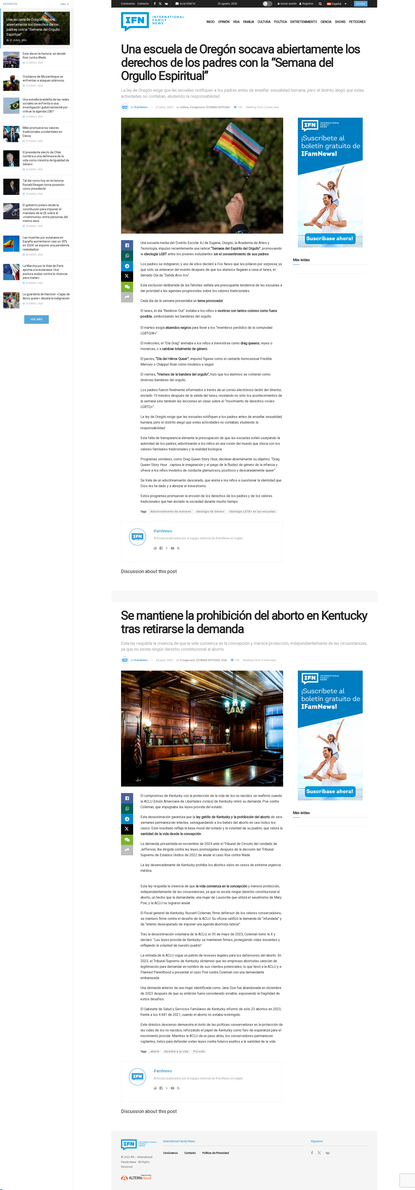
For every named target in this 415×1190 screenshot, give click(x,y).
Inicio (211, 22)
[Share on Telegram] (127, 266)
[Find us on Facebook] (155, 4)
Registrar (307, 3)
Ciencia (326, 22)
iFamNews (140, 107)
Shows (340, 22)
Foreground (197, 107)
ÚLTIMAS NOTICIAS (218, 107)
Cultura (264, 22)
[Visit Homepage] (152, 22)
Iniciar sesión (288, 3)
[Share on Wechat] (127, 287)
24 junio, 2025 (164, 660)
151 (236, 660)
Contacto (142, 3)
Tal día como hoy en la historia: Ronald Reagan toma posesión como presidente (43, 184)
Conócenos (128, 3)
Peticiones (357, 22)
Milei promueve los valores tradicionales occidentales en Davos (42, 131)
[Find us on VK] (166, 4)
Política (280, 22)
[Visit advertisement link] (330, 182)
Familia (248, 22)
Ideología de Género (210, 511)
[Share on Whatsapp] (127, 256)
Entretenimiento (303, 22)
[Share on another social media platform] (127, 297)
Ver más (36, 319)
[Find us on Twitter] (160, 4)
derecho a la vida (176, 1051)
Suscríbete (188, 3)
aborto (154, 1051)
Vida (236, 22)
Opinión (224, 22)
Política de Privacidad (215, 1153)
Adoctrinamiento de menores (170, 511)
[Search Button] (320, 4)
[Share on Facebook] (127, 245)
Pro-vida (199, 1051)
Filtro (63, 4)
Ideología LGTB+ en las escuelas (252, 511)
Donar (361, 3)
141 (240, 107)
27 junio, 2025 (164, 107)
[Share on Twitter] (127, 276)
